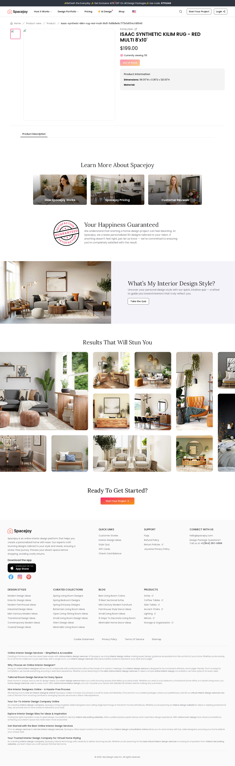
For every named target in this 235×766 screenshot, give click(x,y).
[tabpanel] (117, 140)
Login (219, 11)
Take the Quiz (138, 301)
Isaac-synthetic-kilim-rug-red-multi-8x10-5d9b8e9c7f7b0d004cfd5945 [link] (101, 23)
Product (51, 23)
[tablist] (33, 134)
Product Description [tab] (34, 134)
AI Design (106, 11)
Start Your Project (199, 11)
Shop (122, 11)
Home (17, 23)
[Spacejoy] (18, 11)
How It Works (41, 11)
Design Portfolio (67, 11)
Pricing (88, 11)
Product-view (33, 23)
